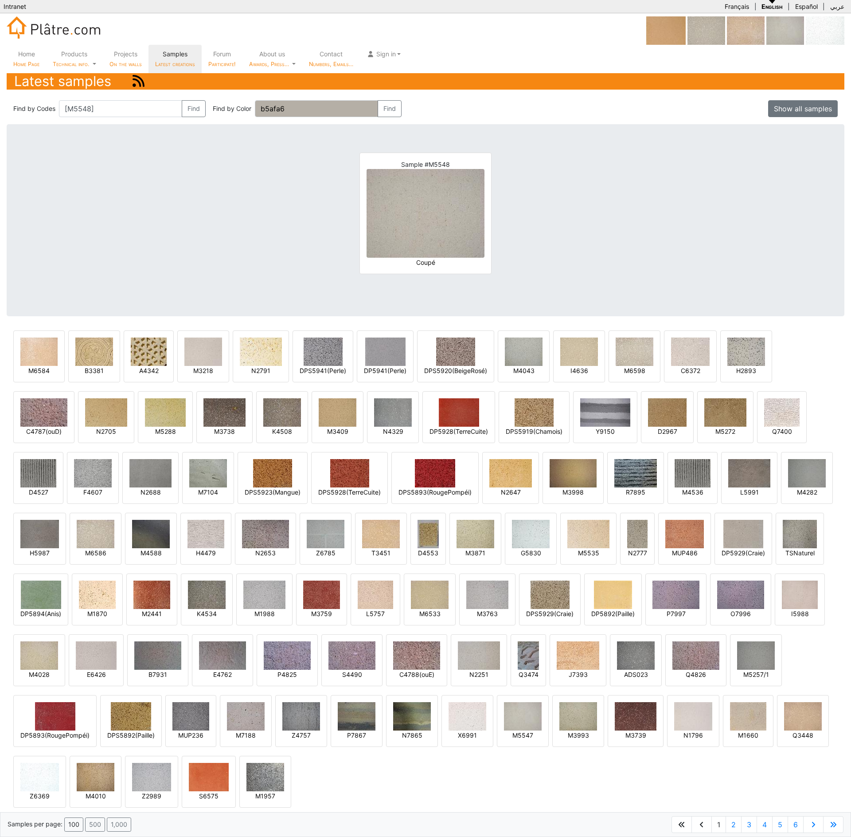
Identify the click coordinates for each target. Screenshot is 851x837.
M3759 (321, 613)
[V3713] (706, 30)
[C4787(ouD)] (43, 412)
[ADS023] (636, 655)
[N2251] (479, 655)
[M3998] (573, 472)
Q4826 (696, 674)
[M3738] (224, 412)
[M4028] (39, 655)
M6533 (430, 613)
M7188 (246, 735)
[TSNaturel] (800, 533)
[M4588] (151, 533)
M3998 (573, 492)
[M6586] (95, 533)
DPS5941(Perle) (323, 370)
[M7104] (208, 472)
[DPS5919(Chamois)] (534, 412)
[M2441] (151, 594)
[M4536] (692, 472)
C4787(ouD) (44, 431)
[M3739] (635, 715)
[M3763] (487, 594)
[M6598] (634, 351)
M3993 (578, 735)
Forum (222, 58)
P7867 (356, 735)
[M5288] (165, 412)
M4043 (524, 370)
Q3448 (802, 735)
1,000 (119, 824)
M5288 (165, 431)
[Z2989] (151, 776)
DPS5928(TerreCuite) (349, 492)
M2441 (152, 613)
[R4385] (746, 30)
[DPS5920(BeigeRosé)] (455, 351)
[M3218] (203, 351)
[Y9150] (605, 412)
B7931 (157, 674)
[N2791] (261, 351)
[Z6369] (39, 776)
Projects (125, 58)
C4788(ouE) (416, 674)
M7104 (208, 492)
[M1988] (264, 594)
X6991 (467, 735)
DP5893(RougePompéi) (55, 735)
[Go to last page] (833, 824)
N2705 (106, 431)
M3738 (224, 431)
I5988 (800, 613)
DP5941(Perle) (385, 370)
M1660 (748, 735)
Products (71, 58)
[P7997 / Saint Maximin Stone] (675, 594)
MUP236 (190, 735)
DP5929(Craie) (743, 553)
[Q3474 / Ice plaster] (528, 655)
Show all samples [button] (803, 108)
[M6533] (430, 594)
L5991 (749, 492)
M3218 (203, 370)
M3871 (475, 553)
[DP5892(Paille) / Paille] (613, 594)
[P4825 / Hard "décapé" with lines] (287, 655)
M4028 (39, 674)
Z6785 (326, 553)
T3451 (380, 553)
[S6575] (209, 776)
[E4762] (222, 655)
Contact (331, 58)
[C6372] (690, 351)
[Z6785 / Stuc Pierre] (325, 533)
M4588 (151, 553)
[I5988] (800, 594)
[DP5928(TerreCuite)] (459, 412)
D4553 (428, 553)
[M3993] (578, 715)
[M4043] (524, 351)
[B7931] (157, 655)
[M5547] (785, 30)
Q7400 (782, 431)
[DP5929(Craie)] (743, 533)
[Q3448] (803, 715)
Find (193, 108)
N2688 (151, 492)
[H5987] (39, 533)
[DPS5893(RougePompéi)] (435, 472)
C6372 (690, 370)
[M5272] (725, 412)
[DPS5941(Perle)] (323, 351)
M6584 (39, 370)
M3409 (337, 431)
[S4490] (351, 655)
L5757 (375, 613)
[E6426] (96, 655)
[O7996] (740, 594)
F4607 (92, 492)
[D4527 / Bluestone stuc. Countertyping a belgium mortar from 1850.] (38, 472)
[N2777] (637, 533)
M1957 (265, 796)
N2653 (265, 553)
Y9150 (605, 431)
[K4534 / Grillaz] (207, 594)
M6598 (634, 370)
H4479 (206, 553)
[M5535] (588, 533)
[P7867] (356, 715)
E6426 (96, 674)
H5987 (40, 553)
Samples (175, 58)
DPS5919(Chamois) (534, 431)
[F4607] (93, 472)
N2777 (637, 553)
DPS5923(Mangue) (273, 492)
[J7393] (578, 655)
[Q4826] (695, 655)
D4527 (38, 492)
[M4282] (807, 472)
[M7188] (246, 715)
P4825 (287, 674)
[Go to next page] (813, 824)
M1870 (97, 613)
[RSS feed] (138, 81)
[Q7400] (782, 412)
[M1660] (748, 715)
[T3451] (381, 533)
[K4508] (282, 412)
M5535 (588, 553)
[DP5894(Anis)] (41, 594)
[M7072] (666, 30)
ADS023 (636, 674)
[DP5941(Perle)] (385, 351)
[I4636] (579, 351)
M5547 (522, 735)
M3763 (487, 613)
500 (95, 824)
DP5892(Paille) (613, 613)
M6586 (95, 553)
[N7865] (412, 715)
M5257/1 (756, 674)
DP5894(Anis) (40, 613)
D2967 (667, 431)
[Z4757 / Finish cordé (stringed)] (301, 715)
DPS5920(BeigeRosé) (455, 370)
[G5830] (531, 533)
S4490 (352, 674)
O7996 (740, 613)
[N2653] (265, 533)
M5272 (725, 431)
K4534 (207, 613)
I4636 (579, 370)
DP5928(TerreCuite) (458, 431)
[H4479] (205, 533)
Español (806, 6)
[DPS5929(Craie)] (550, 594)
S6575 (209, 796)
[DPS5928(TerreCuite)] (349, 472)
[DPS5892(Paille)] (131, 715)
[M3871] (475, 533)
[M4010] (95, 776)
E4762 (222, 674)
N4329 (393, 431)
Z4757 (301, 735)
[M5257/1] (756, 655)
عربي (837, 6)
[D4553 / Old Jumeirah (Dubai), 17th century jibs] (428, 533)
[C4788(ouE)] (416, 655)
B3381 (94, 370)
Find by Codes (34, 108)
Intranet (15, 6)
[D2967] (667, 412)
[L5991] (749, 472)
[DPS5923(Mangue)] (272, 472)
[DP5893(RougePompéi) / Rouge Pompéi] (55, 715)
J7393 (578, 674)
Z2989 (151, 796)
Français (737, 6)
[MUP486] (684, 533)
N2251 (478, 674)
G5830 (531, 553)
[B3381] (94, 351)
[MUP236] (190, 715)
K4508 (282, 431)
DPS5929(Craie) (550, 613)
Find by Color (232, 108)
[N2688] (150, 472)
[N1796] (693, 715)
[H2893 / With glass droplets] (746, 351)
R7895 (635, 492)
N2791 (260, 370)
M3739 (635, 735)
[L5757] (375, 594)
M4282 (807, 492)
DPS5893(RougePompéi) (435, 492)
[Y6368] (825, 30)
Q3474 (529, 674)
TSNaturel (800, 553)
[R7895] (635, 472)
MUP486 (685, 553)
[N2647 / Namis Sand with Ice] (510, 472)
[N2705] (106, 412)
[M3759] (321, 594)
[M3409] (337, 412)
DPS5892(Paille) (131, 735)
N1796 (693, 735)
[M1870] (97, 594)
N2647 (511, 492)
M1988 (264, 613)
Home (26, 58)
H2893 (746, 370)
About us (270, 58)
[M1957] (265, 776)
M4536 (692, 492)
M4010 (96, 796)
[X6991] (467, 715)
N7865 (412, 735)
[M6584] (39, 351)
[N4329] (393, 412)
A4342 (149, 370)
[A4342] (149, 351)
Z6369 (40, 796)
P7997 (676, 613)
